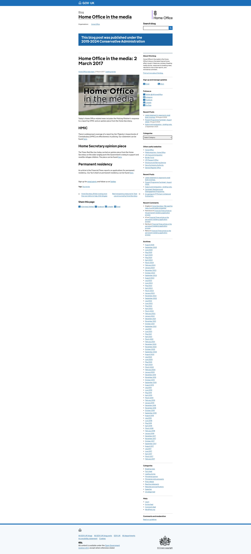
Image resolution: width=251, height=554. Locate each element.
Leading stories (110, 72)
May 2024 (148, 257)
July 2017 (148, 449)
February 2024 (150, 265)
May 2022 (148, 306)
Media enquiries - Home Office (155, 152)
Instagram (149, 97)
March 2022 (149, 311)
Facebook (100, 207)
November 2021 (150, 321)
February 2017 (150, 459)
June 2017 (148, 451)
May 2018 (148, 423)
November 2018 (150, 408)
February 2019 (150, 400)
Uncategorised (150, 492)
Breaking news (150, 469)
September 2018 (150, 413)
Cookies (102, 538)
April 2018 (148, 426)
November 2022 (150, 296)
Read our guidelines (149, 519)
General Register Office (153, 168)
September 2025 (151, 247)
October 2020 (150, 349)
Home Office (95, 24)
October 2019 (150, 380)
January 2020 (150, 372)
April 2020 (149, 365)
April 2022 (149, 308)
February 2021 (150, 342)
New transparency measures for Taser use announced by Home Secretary (124, 195)
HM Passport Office (151, 160)
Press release (149, 482)
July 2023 (148, 280)
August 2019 (149, 385)
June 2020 (149, 359)
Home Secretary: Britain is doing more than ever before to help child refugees (94, 195)
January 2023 (150, 293)
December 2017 (150, 436)
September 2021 (150, 326)
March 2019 (149, 398)
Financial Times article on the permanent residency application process (158, 213)
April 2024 (149, 260)
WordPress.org (150, 509)
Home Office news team (86, 72)
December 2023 (150, 270)
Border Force (149, 157)
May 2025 (148, 252)
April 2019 (148, 395)
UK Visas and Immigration (153, 155)
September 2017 (150, 444)
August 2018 (149, 416)
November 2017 (150, 439)
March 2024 (149, 263)
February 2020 (150, 370)
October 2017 (149, 441)
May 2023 (148, 286)
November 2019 (150, 377)
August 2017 (149, 446)
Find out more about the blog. (153, 73)
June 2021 (148, 331)
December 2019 (150, 375)
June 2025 (148, 250)
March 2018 (149, 428)
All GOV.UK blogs (85, 536)
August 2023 (149, 278)
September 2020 (151, 352)
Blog (81, 12)
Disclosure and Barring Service (155, 163)
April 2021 (148, 337)
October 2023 (150, 273)
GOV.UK (117, 536)
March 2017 (149, 456)
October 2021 (150, 324)
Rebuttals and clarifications (154, 487)
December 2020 (150, 344)
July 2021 (148, 329)
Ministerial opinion (151, 476)
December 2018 (150, 405)
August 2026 (149, 245)
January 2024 (150, 268)
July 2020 (148, 357)
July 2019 (148, 388)
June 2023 (149, 283)
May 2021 (148, 334)
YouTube (148, 105)
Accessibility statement (87, 538)
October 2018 (150, 410)
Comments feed (150, 507)
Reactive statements (152, 484)
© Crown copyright (165, 548)
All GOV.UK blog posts (103, 536)
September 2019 (150, 382)
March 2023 (149, 291)
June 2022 (149, 303)
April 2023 (149, 288)
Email (118, 207)
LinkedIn (110, 207)
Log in (147, 502)
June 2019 (148, 390)
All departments (128, 536)
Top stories (86, 187)
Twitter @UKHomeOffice (154, 94)
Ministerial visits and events (154, 479)
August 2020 (149, 354)
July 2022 (148, 301)
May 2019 (148, 393)
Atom (162, 84)
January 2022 (150, 316)
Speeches (148, 489)
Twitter (113, 181)
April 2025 (148, 255)
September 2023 (151, 275)
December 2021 (150, 319)
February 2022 (150, 314)
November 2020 (150, 347)
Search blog (149, 23)
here (85, 139)
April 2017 (148, 454)
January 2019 (149, 403)
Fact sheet (148, 471)
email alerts (92, 181)
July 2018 (148, 418)
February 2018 (150, 431)
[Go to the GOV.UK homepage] (86, 3)
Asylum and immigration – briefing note (158, 124)
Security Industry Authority (154, 165)
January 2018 (149, 433)
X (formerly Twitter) (87, 207)
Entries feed (149, 504)
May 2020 (148, 362)
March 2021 (149, 339)
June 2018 (148, 421)
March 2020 (149, 367)
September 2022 (151, 298)
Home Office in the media (105, 17)
